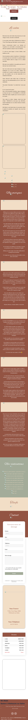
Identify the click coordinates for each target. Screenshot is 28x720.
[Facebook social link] (13, 3)
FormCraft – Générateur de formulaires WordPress (14, 581)
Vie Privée (10, 719)
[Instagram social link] (15, 3)
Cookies (5, 719)
